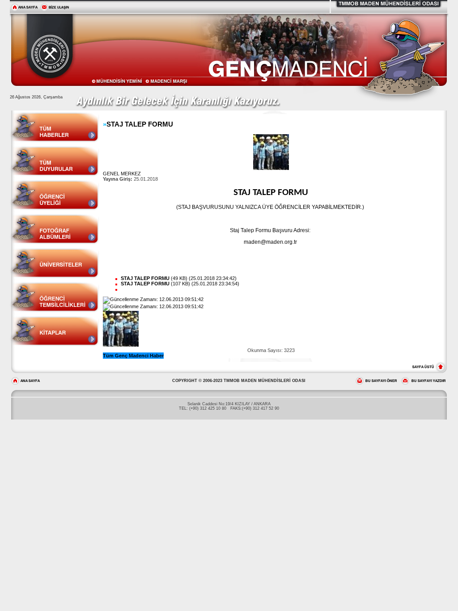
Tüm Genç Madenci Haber (133, 355)
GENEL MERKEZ (122, 173)
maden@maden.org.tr (270, 242)
